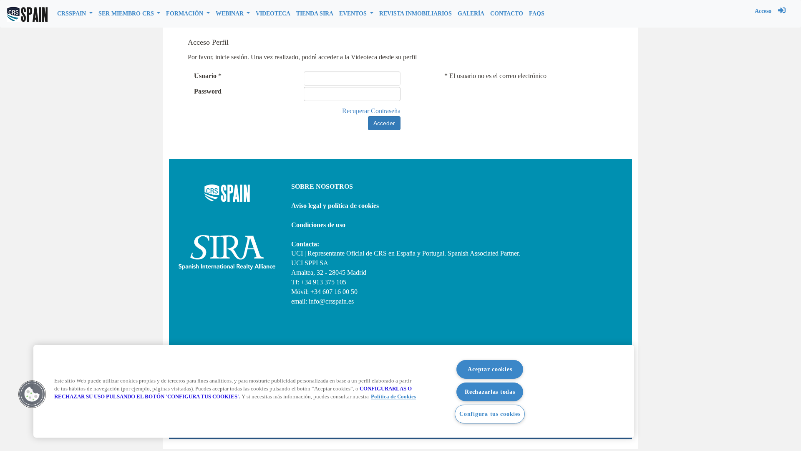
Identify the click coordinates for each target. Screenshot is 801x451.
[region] (333, 391)
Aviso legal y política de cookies (335, 205)
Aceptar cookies (490, 369)
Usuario (205, 75)
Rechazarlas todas (490, 391)
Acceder (384, 123)
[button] (75, 13)
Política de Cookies (393, 397)
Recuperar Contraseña (371, 110)
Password (208, 91)
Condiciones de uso (318, 224)
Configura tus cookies (489, 413)
